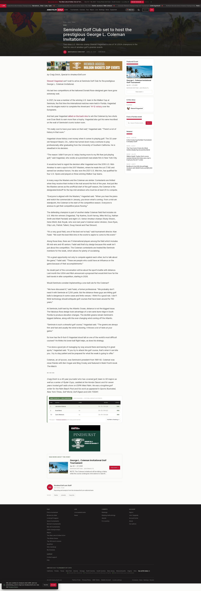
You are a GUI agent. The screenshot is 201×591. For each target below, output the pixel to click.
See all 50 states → (144, 571)
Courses (82, 9)
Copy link (71, 495)
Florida (56, 571)
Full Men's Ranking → (113, 419)
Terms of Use (76, 580)
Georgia (82, 571)
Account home (133, 518)
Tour (87, 9)
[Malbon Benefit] (84, 66)
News (107, 9)
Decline (46, 585)
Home (65, 22)
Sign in (146, 9)
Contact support (52, 557)
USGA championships (53, 529)
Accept (53, 585)
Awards (104, 518)
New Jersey (111, 571)
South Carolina (101, 571)
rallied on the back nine (78, 116)
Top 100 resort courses (54, 541)
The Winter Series (52, 538)
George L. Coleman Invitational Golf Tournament (139, 81)
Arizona (75, 571)
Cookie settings (117, 580)
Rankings (102, 9)
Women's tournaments (54, 524)
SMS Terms (96, 580)
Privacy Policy (86, 580)
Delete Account (106, 580)
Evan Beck (58, 410)
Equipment (113, 9)
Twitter (56, 495)
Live (96, 9)
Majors (92, 9)
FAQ (48, 560)
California (50, 571)
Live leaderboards (80, 512)
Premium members (61, 419)
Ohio (135, 571)
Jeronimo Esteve (60, 406)
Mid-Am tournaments (53, 527)
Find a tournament (52, 512)
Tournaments (74, 9)
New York (69, 571)
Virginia (129, 571)
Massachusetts (121, 571)
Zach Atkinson (59, 414)
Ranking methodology (108, 515)
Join (152, 9)
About (131, 521)
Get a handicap (51, 547)
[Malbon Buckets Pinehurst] (84, 438)
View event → (139, 92)
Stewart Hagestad (55, 81)
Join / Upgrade (133, 515)
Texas (62, 571)
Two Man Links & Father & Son (56, 535)
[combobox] (139, 123)
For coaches (105, 521)
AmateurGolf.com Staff (76, 52)
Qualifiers (50, 544)
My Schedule (51, 550)
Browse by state (52, 515)
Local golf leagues (52, 518)
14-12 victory (96, 106)
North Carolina (90, 571)
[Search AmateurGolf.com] (139, 10)
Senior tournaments (53, 521)
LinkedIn (63, 495)
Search (149, 123)
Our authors (132, 524)
